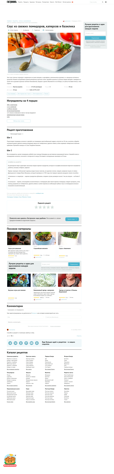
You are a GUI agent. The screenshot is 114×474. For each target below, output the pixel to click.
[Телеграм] (10, 343)
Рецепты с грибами (12, 362)
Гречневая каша (30, 391)
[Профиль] (106, 2)
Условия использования (67, 269)
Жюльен (28, 375)
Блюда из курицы (11, 380)
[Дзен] (37, 343)
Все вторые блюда (69, 369)
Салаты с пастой (68, 381)
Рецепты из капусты (12, 358)
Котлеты (66, 358)
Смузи (65, 399)
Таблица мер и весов (18, 121)
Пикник (46, 93)
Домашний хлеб (49, 380)
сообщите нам (39, 193)
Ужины (8, 383)
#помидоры (10, 197)
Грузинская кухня (11, 393)
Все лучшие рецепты (12, 385)
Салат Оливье (29, 360)
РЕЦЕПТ (35, 246)
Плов (65, 360)
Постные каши (48, 398)
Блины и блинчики (12, 378)
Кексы (46, 378)
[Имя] (25, 317)
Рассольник (48, 362)
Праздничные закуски (31, 380)
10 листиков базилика (13, 111)
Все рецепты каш (30, 402)
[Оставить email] (54, 264)
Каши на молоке (30, 399)
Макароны (67, 383)
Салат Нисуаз (29, 364)
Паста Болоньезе (68, 376)
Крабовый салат (30, 367)
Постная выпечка (49, 396)
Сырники (9, 376)
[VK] (15, 343)
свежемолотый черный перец (15, 115)
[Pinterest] (26, 343)
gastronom (68, 21)
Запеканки (9, 381)
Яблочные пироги (11, 364)
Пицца (8, 375)
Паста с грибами (68, 378)
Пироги (47, 383)
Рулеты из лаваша (30, 376)
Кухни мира (10, 402)
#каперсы (15, 197)
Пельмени (66, 362)
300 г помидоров (12, 105)
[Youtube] (31, 343)
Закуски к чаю (29, 383)
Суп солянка (48, 365)
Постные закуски (49, 393)
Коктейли (66, 391)
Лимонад (66, 396)
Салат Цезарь (29, 362)
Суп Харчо (47, 367)
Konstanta (12, 330)
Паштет (28, 381)
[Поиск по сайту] (96, 2)
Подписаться (74, 264)
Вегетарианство (37, 93)
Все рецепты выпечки (50, 385)
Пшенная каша (30, 398)
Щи (46, 358)
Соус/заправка (11, 93)
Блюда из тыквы (11, 367)
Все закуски (29, 385)
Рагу (65, 365)
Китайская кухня (11, 396)
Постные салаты (49, 391)
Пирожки (47, 381)
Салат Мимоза (29, 365)
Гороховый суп (49, 364)
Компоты (66, 398)
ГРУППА (10, 246)
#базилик (24, 197)
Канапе (28, 378)
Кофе (65, 394)
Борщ (46, 360)
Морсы (66, 393)
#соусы (29, 197)
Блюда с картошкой (12, 360)
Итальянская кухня (12, 394)
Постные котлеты (49, 399)
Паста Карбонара (68, 375)
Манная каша (29, 396)
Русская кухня (10, 391)
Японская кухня (11, 399)
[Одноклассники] (21, 343)
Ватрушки (47, 375)
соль (8, 117)
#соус (20, 197)
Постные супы (48, 394)
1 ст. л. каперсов (11, 107)
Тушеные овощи (68, 367)
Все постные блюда (50, 402)
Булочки (47, 376)
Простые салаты (30, 358)
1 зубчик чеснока (12, 109)
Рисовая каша (29, 394)
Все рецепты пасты (69, 385)
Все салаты (29, 369)
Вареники (66, 364)
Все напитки (67, 402)
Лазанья (66, 380)
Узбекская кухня (11, 398)
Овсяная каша (29, 393)
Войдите (34, 313)
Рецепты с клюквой (12, 365)
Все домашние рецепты (13, 369)
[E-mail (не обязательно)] (63, 317)
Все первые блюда (50, 369)
